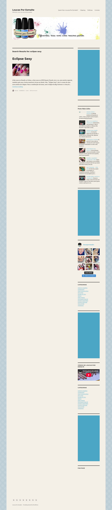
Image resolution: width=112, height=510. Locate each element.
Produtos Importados (83, 300)
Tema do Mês (81, 304)
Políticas (89, 10)
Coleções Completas (82, 288)
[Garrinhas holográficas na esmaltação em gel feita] (88, 251)
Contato (97, 10)
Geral (27, 90)
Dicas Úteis (80, 292)
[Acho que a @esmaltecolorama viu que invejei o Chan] (88, 267)
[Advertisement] (89, 73)
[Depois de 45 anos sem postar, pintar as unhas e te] (88, 259)
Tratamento (81, 305)
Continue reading (17, 86)
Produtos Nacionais (82, 302)
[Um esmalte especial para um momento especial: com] (96, 259)
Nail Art (79, 296)
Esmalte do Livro (82, 294)
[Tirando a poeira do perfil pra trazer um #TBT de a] (81, 259)
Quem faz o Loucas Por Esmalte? (68, 10)
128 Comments (33, 90)
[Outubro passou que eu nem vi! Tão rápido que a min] (96, 267)
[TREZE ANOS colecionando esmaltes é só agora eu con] (96, 251)
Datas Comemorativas (83, 291)
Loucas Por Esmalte (23, 10)
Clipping (82, 10)
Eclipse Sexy (22, 59)
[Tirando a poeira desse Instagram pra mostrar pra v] (81, 267)
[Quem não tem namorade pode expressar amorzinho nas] (81, 251)
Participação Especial (83, 299)
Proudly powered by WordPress (30, 505)
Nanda (16, 90)
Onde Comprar (81, 297)
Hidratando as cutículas (92, 139)
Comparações (81, 289)
